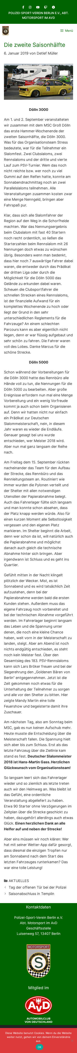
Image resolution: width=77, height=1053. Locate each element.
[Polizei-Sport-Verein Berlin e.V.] (5, 31)
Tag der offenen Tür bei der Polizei (37, 887)
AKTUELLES (19, 881)
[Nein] (72, 1040)
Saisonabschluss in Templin (31, 894)
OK (39, 1047)
